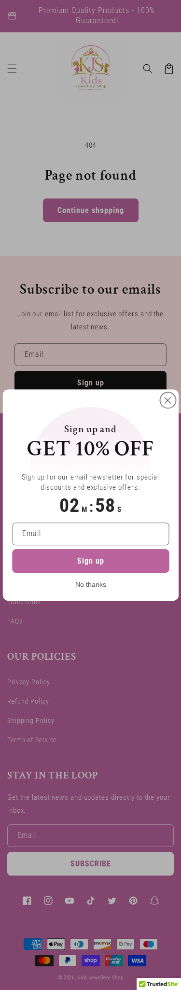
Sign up (90, 561)
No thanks (90, 584)
